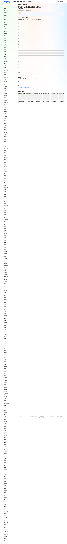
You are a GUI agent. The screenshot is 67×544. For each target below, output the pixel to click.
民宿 (5, 405)
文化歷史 (5, 449)
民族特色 (5, 262)
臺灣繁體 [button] (61, 1)
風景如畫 (5, 538)
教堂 (5, 247)
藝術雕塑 (5, 435)
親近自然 (5, 391)
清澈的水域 (6, 77)
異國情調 (5, 281)
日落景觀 (5, 274)
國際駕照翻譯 (19, 1)
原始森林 (5, 129)
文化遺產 (5, 13)
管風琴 (5, 439)
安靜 (5, 474)
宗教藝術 (5, 214)
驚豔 (5, 361)
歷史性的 (5, 95)
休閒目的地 (6, 265)
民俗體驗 (5, 396)
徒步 (5, 106)
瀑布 (5, 84)
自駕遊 (5, 185)
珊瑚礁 (5, 223)
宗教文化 (5, 208)
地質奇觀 (5, 380)
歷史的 (5, 38)
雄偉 (5, 74)
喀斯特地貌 (6, 276)
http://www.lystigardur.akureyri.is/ (24, 87)
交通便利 (5, 44)
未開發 (5, 506)
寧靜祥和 (5, 161)
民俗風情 (5, 416)
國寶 (5, 306)
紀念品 (5, 152)
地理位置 (5, 304)
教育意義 (5, 389)
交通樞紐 (5, 258)
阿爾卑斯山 (6, 352)
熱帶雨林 (5, 364)
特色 (5, 465)
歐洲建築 (5, 469)
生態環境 (5, 217)
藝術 (5, 37)
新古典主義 (6, 511)
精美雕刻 (5, 221)
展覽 (5, 269)
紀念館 (5, 368)
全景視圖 (5, 315)
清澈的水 (5, 536)
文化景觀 (5, 207)
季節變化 (5, 462)
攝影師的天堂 (6, 403)
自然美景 (5, 375)
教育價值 (5, 366)
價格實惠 (5, 430)
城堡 (5, 324)
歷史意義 (5, 192)
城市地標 (5, 293)
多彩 (5, 518)
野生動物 (5, 93)
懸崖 (5, 189)
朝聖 (5, 409)
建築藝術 (5, 249)
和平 (5, 479)
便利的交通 (6, 393)
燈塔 (5, 463)
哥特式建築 (6, 70)
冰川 (5, 313)
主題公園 (5, 370)
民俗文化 (5, 504)
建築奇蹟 (5, 263)
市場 (5, 230)
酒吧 (5, 320)
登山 (5, 398)
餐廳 (5, 150)
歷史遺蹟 (5, 45)
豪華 (5, 540)
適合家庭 (5, 31)
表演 (5, 524)
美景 (5, 442)
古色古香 (5, 497)
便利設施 (5, 410)
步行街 (5, 355)
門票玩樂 (24, 1)
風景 (5, 63)
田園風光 (5, 226)
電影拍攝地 (6, 157)
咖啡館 (5, 164)
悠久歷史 (5, 173)
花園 (5, 178)
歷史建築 (5, 24)
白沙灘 (5, 407)
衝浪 (5, 354)
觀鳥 (5, 448)
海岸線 (5, 325)
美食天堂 (5, 279)
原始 (5, 127)
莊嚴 (5, 288)
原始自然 (5, 527)
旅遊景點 (5, 33)
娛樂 (5, 283)
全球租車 (14, 1)
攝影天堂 (5, 122)
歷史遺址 (5, 224)
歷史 (5, 10)
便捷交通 (5, 75)
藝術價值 (5, 412)
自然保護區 (6, 219)
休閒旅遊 (5, 401)
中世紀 (5, 318)
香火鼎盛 (5, 421)
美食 (5, 28)
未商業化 (5, 456)
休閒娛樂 (5, 68)
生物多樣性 (6, 187)
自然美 (5, 58)
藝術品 (5, 373)
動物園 (5, 292)
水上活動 (5, 285)
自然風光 (5, 12)
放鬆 (5, 270)
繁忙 (5, 286)
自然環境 (5, 184)
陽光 (5, 467)
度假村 (5, 417)
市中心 (5, 88)
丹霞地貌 (5, 490)
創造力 (5, 520)
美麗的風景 (6, 205)
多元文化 (5, 487)
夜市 (5, 327)
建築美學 (5, 91)
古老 (5, 386)
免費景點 (5, 277)
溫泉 (5, 182)
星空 (5, 494)
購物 (5, 83)
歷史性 (5, 22)
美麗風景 (5, 215)
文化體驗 (5, 21)
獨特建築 (5, 299)
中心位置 (5, 437)
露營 (5, 515)
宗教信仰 (5, 155)
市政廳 (5, 348)
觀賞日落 (5, 432)
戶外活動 (5, 114)
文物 (5, 339)
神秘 (5, 130)
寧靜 (5, 19)
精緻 (5, 256)
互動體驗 (5, 67)
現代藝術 (5, 316)
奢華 (5, 242)
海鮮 (5, 107)
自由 (5, 433)
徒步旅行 (5, 171)
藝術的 (5, 423)
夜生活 (5, 180)
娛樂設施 (5, 267)
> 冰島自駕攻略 (24, 4)
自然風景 (5, 476)
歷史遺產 (5, 253)
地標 (5, 40)
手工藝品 (5, 81)
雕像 (5, 331)
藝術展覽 (5, 233)
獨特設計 (5, 300)
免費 (5, 146)
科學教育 (5, 428)
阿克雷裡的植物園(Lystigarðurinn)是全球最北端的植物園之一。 (30, 19)
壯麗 (5, 134)
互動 (5, 343)
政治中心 (5, 525)
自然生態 (5, 334)
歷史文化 (5, 26)
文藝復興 (5, 125)
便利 (5, 347)
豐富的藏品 (6, 522)
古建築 (5, 194)
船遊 (5, 460)
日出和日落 (6, 531)
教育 (5, 109)
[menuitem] (56, 1)
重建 (5, 378)
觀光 (5, 371)
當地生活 (5, 212)
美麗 (5, 198)
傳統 (5, 400)
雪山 (5, 297)
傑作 (5, 414)
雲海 (5, 203)
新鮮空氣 (5, 104)
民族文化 (5, 485)
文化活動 (5, 272)
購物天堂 (5, 246)
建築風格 (5, 111)
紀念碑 (5, 145)
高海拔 (5, 488)
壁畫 (5, 162)
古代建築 (5, 169)
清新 (5, 510)
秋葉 (5, 359)
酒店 (5, 295)
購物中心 (5, 237)
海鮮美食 (5, 302)
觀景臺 (5, 42)
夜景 (5, 51)
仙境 (5, 458)
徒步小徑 (5, 513)
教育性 (5, 141)
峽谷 (5, 472)
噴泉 (5, 350)
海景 (5, 97)
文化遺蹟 (5, 440)
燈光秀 (5, 426)
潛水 (5, 341)
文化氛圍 (5, 86)
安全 (5, 311)
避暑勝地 (5, 123)
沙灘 (5, 338)
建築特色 (5, 175)
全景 (5, 168)
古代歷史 (5, 143)
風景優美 (5, 136)
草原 (5, 419)
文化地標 (5, 90)
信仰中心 (5, 455)
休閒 (5, 56)
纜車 (5, 159)
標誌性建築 (6, 238)
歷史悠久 (5, 35)
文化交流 (5, 451)
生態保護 (5, 322)
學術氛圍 (5, 132)
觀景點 (5, 153)
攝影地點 (5, 336)
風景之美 (5, 210)
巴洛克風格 (6, 148)
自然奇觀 (5, 100)
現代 (5, 499)
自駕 (5, 446)
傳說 (5, 478)
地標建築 (5, 116)
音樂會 (5, 345)
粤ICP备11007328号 (43, 416)
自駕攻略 (30, 1)
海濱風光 (5, 517)
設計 (5, 508)
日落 (5, 60)
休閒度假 (5, 113)
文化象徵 (5, 99)
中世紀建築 (6, 394)
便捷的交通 (6, 471)
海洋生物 (5, 251)
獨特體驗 (5, 483)
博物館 (5, 47)
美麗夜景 (5, 235)
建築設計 (5, 382)
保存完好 (5, 260)
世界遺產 (5, 29)
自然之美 (5, 166)
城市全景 (5, 502)
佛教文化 (5, 201)
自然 (5, 49)
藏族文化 (5, 533)
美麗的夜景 (6, 102)
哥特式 (5, 357)
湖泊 (5, 228)
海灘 (5, 54)
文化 (5, 17)
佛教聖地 (5, 231)
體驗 (5, 492)
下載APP (57, 1)
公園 (5, 308)
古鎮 (5, 495)
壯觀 (5, 65)
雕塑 (5, 118)
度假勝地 (5, 444)
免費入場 (5, 15)
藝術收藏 (5, 254)
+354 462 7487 (21, 83)
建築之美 (5, 453)
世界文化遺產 (6, 534)
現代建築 (5, 377)
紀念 (5, 309)
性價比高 (5, 332)
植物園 (5, 329)
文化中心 (5, 529)
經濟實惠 (5, 387)
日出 (5, 191)
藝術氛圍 (5, 61)
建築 (5, 52)
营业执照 (38, 416)
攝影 (5, 79)
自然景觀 (5, 139)
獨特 (5, 384)
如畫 (5, 481)
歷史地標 (5, 290)
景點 (5, 176)
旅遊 (5, 196)
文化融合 (5, 120)
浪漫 (5, 72)
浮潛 (5, 240)
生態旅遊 (5, 244)
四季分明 (5, 501)
